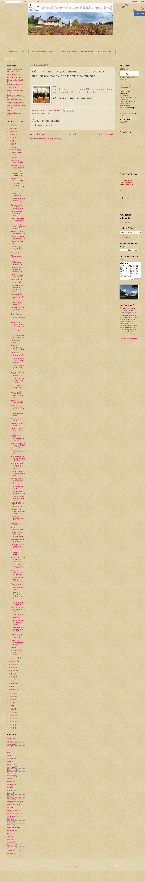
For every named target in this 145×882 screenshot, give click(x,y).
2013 (11, 709)
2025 (11, 128)
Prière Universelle (13, 828)
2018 (11, 693)
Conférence (11, 767)
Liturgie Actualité (12, 804)
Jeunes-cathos (12, 87)
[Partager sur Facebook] (71, 110)
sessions (10, 842)
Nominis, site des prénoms (16, 102)
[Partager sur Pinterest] (73, 110)
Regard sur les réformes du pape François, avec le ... (17, 325)
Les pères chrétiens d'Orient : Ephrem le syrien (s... (17, 380)
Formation (10, 776)
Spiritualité (10, 845)
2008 (11, 725)
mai (12, 677)
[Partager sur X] (69, 110)
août (13, 667)
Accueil (72, 134)
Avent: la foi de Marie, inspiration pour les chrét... (17, 572)
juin (12, 674)
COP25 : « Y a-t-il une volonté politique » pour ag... (17, 595)
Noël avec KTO (16, 331)
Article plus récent (38, 134)
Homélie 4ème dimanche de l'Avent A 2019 (16, 262)
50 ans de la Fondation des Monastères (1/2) (17, 407)
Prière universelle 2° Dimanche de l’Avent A (17, 552)
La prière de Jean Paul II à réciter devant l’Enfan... (17, 248)
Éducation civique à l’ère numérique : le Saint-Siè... (18, 609)
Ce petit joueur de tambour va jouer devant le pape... (17, 281)
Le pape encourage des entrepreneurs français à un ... (17, 602)
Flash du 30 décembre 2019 (17, 161)
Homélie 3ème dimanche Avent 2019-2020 (17, 413)
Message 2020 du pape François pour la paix (18, 473)
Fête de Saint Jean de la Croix (17, 424)
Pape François (44, 113)
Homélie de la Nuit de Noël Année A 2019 (18, 237)
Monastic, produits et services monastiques (14, 98)
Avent (9, 750)
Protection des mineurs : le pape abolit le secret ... (17, 354)
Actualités (10, 744)
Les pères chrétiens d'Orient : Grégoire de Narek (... (17, 373)
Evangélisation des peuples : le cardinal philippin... (18, 534)
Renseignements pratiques (43, 51)
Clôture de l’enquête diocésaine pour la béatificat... (17, 498)
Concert (9, 764)
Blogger (75, 866)
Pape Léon (10, 813)
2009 (11, 721)
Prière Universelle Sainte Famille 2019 (16, 213)
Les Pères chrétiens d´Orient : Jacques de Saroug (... (18, 360)
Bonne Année (15, 157)
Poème (9, 822)
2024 (11, 131)
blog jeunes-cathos (13, 74)
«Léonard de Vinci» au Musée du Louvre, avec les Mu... (17, 465)
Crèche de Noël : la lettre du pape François (17, 622)
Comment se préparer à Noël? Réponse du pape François (18, 335)
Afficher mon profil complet (128, 339)
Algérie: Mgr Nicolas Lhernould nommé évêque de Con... (17, 504)
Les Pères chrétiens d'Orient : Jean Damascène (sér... (18, 367)
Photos (9, 819)
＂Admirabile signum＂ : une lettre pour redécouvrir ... (18, 636)
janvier (13, 689)
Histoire (9, 781)
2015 (11, 703)
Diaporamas (11, 770)
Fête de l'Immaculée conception (17, 540)
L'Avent (13, 647)
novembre (14, 658)
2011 (11, 715)
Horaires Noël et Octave (16, 153)
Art (8, 747)
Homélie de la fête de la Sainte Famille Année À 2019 (18, 173)
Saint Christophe (125, 222)
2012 (11, 712)
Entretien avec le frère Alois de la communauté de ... (18, 206)
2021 (11, 141)
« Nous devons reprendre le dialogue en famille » (18, 186)
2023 (11, 134)
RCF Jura (10, 110)
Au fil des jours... (105, 51)
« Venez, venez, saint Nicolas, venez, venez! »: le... (18, 559)
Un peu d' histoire (68, 51)
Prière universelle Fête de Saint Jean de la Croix (18, 451)
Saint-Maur (10, 836)
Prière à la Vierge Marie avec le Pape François (18, 511)
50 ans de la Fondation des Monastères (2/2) (17, 347)
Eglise (9, 773)
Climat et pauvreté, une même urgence (18, 492)
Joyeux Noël (15, 253)
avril (12, 680)
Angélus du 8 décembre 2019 (17, 528)
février (13, 686)
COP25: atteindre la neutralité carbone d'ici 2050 (17, 629)
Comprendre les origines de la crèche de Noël (16, 269)
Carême (9, 755)
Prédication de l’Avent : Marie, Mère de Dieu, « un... (18, 309)
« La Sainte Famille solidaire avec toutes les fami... (17, 193)
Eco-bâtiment (86, 51)
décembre (14, 150)
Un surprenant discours (15, 341)
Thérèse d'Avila (12, 851)
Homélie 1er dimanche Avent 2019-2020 (17, 642)
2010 (11, 718)
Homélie (10, 784)
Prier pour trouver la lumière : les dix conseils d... (17, 430)
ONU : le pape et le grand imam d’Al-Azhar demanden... (18, 579)
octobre (14, 661)
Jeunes (9, 793)
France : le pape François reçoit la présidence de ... (17, 387)
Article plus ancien (107, 134)
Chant (9, 761)
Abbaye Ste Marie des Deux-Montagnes (14, 70)
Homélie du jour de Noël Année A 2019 (18, 232)
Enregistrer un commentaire (44, 125)
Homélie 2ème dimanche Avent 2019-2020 (17, 518)
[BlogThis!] (67, 110)
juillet (13, 670)
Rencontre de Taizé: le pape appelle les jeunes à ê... (18, 226)
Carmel (9, 758)
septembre (15, 664)
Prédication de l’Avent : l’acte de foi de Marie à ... (18, 546)
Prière (9, 825)
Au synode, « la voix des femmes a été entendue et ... (17, 167)
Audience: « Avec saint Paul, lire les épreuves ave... (17, 480)
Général (9, 778)
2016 (11, 700)
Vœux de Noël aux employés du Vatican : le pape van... (17, 288)
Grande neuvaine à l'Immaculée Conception (17, 652)
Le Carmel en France (14, 95)
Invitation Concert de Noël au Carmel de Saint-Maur (18, 458)
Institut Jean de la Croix (15, 85)
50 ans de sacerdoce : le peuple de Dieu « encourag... (18, 445)
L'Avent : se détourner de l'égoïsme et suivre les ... (18, 616)
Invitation (10, 790)
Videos (9, 854)
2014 (11, 706)
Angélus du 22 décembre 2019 (17, 275)
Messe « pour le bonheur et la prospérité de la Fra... (17, 394)
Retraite (9, 833)
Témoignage (11, 848)
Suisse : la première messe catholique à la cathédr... (17, 220)
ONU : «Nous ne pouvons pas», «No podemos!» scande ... (18, 316)
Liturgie (9, 796)
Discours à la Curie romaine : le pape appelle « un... (17, 295)
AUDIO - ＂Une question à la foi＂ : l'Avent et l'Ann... (18, 566)
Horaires (10, 787)
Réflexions (10, 830)
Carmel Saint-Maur (128, 308)
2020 (11, 144)
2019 (11, 147)
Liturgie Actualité (14, 799)
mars (13, 683)
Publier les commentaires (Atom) (50, 139)
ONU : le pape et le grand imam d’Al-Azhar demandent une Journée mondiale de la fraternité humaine (82, 90)
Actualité (10, 741)
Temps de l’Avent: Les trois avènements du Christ (17, 586)
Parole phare (11, 816)
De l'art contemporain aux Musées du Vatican (18, 486)
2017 (11, 696)
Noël (8, 807)
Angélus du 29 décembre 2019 (17, 179)
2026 (11, 125)
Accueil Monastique (17, 51)
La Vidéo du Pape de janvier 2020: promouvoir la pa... (18, 200)
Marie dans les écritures (16, 524)
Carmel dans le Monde (14, 77)
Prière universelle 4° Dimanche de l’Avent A (17, 302)
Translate (127, 237)
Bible (9, 753)
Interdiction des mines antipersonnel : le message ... (17, 437)
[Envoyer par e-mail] (64, 110)
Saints (9, 839)
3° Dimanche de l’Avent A (16, 419)
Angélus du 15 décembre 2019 (17, 401)
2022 (11, 138)
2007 (11, 728)
